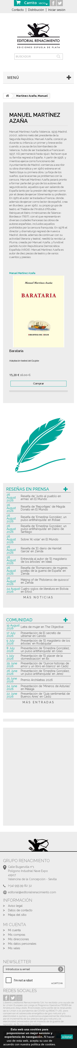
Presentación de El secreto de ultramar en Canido (41, 634)
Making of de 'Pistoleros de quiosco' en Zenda (45, 581)
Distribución (36, 9)
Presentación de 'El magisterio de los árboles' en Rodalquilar (45, 642)
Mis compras (16, 934)
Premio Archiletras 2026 (37, 680)
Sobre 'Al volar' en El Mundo (39, 539)
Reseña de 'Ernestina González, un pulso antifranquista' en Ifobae (44, 518)
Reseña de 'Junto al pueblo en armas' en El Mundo (41, 497)
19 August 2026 (13, 627)
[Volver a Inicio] (7, 95)
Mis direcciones (18, 939)
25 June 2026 (12, 680)
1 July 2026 (10, 657)
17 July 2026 (11, 634)
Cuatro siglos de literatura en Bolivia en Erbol (44, 590)
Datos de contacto (20, 910)
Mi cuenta (14, 930)
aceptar (67, 1036)
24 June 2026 (12, 687)
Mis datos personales (22, 943)
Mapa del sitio (17, 914)
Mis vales (14, 948)
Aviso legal (15, 905)
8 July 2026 (11, 650)
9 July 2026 (11, 642)
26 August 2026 (11, 497)
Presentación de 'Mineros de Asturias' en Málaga (45, 687)
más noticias (38, 597)
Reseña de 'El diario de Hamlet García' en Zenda (41, 550)
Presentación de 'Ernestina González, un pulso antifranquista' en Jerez (45, 672)
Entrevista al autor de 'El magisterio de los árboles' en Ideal (44, 560)
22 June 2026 (12, 695)
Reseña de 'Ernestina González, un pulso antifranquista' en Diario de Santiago (44, 528)
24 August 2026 (13, 590)
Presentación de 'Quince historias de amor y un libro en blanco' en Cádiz (45, 665)
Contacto (18, 9)
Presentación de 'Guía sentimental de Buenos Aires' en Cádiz (45, 695)
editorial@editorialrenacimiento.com (32, 892)
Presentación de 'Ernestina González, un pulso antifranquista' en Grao (45, 650)
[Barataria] (38, 311)
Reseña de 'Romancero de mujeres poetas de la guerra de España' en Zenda (44, 570)
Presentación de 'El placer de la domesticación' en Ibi (42, 657)
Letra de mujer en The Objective (42, 627)
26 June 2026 (12, 672)
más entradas (39, 702)
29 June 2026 (12, 665)
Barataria (16, 351)
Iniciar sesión (56, 9)
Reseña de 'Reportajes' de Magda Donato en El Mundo (43, 508)
